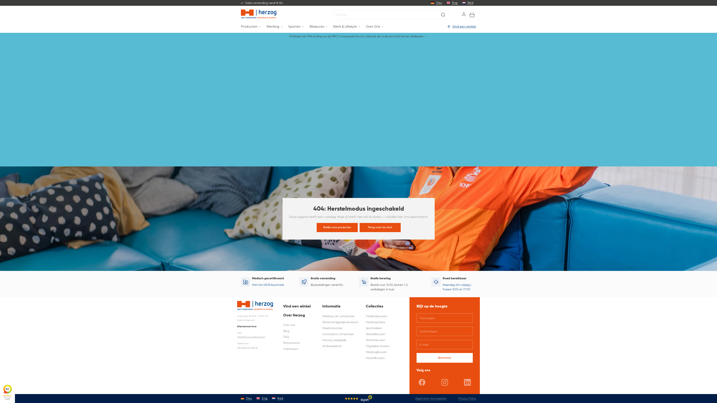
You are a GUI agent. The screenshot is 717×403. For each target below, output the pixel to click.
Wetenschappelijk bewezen (340, 322)
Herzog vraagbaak (334, 340)
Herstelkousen (375, 358)
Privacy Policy (467, 398)
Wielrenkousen (375, 340)
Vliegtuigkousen (376, 352)
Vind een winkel (464, 26)
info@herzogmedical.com (251, 336)
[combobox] (391, 14)
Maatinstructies (332, 328)
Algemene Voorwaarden (431, 398)
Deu (439, 2)
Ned (470, 2)
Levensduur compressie (338, 334)
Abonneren (444, 358)
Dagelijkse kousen (377, 346)
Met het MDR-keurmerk (268, 285)
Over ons (289, 325)
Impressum (290, 349)
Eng (455, 2)
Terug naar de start (380, 227)
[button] (251, 27)
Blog (286, 331)
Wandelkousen (375, 334)
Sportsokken (374, 328)
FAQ (286, 337)
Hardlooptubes (375, 322)
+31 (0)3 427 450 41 (247, 347)
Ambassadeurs (332, 346)
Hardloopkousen (376, 316)
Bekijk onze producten (337, 227)
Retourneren (291, 343)
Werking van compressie (338, 316)
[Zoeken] (443, 14)
